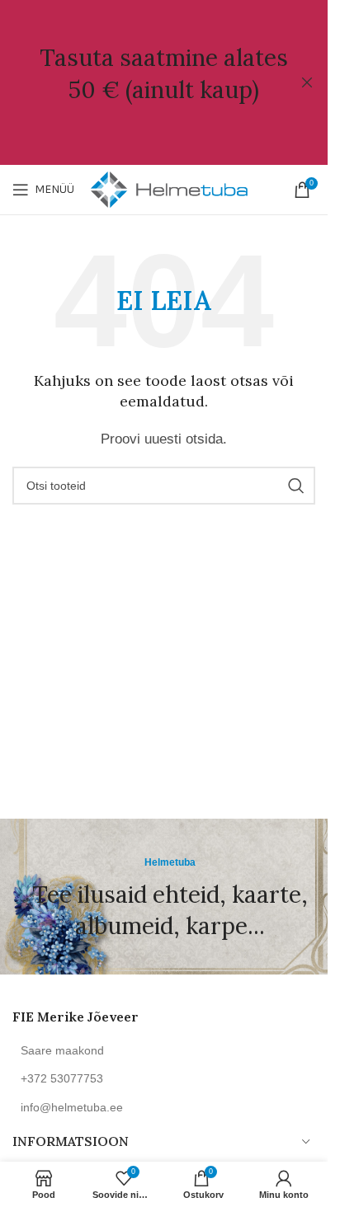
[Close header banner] (307, 82)
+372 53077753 (62, 1078)
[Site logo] (169, 188)
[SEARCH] (296, 486)
